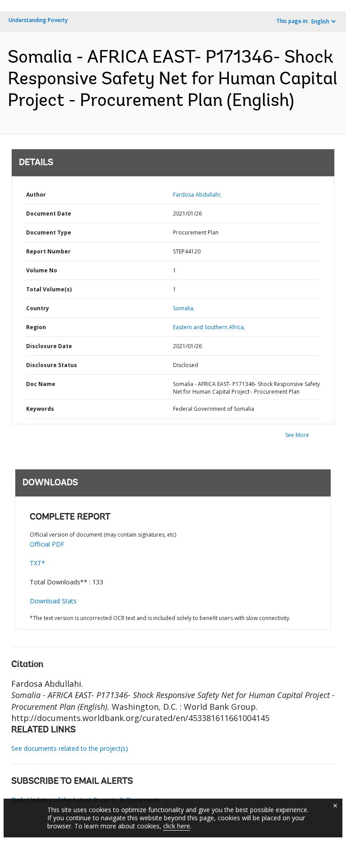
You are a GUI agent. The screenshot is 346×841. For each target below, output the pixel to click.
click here (176, 826)
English (320, 21)
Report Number (48, 251)
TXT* (37, 563)
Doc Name (40, 384)
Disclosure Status (51, 365)
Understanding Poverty (38, 20)
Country (37, 308)
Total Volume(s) (49, 289)
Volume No (41, 270)
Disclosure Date (49, 346)
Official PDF (47, 544)
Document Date (48, 213)
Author (36, 194)
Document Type (48, 232)
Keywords (40, 409)
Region (36, 327)
